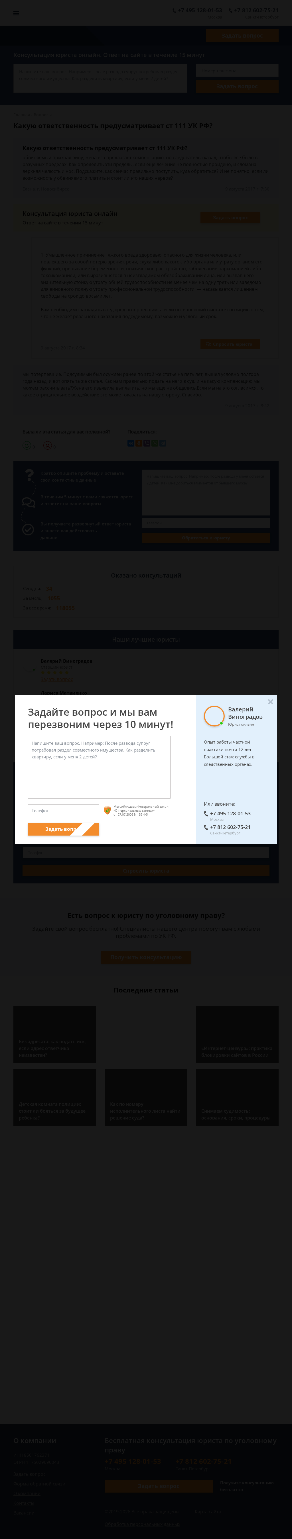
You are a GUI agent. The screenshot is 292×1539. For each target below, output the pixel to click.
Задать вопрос (63, 829)
